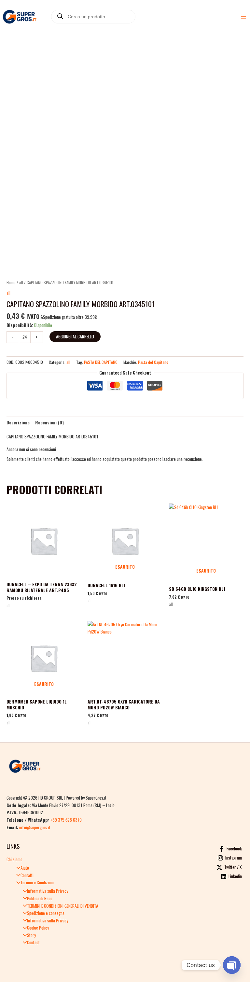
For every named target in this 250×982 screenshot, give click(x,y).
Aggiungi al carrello (75, 336)
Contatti (27, 875)
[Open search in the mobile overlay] (93, 16)
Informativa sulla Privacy (47, 891)
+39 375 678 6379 (66, 820)
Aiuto (25, 867)
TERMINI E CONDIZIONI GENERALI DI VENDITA (62, 906)
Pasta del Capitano (153, 362)
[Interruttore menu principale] (243, 16)
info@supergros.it (34, 827)
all (21, 282)
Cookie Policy (38, 927)
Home (11, 282)
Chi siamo (14, 859)
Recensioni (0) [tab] (49, 422)
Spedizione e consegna (45, 913)
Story (31, 935)
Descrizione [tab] (18, 422)
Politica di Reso (39, 898)
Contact (33, 942)
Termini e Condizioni (37, 882)
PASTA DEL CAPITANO (101, 362)
